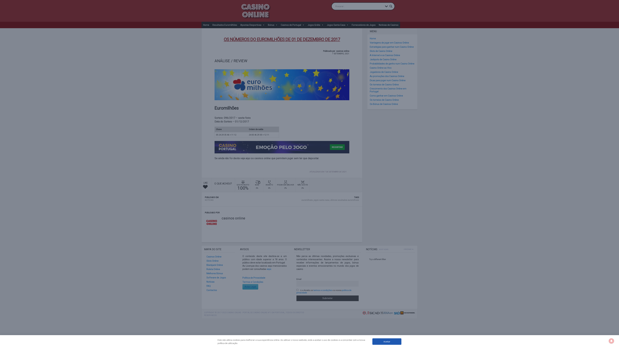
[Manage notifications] (611, 340)
